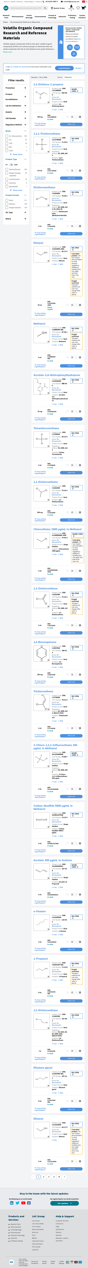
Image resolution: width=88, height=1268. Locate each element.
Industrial (14, 1238)
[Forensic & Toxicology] (9, 1236)
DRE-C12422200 (59, 1015)
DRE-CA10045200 (59, 380)
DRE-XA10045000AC (59, 865)
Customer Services (62, 1221)
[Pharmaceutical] (9, 1227)
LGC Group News (38, 1224)
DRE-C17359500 (59, 433)
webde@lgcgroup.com (71, 1)
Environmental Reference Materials (25, 22)
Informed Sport (37, 1244)
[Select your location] (84, 1)
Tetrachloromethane (46, 428)
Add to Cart (71, 124)
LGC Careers (36, 1226)
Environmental (15, 1232)
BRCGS (34, 1238)
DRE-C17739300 (59, 696)
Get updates (63, 1203)
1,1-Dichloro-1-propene (48, 84)
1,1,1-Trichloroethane (46, 133)
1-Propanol (40, 958)
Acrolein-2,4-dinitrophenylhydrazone (56, 375)
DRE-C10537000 (59, 647)
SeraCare (35, 1232)
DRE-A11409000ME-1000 (59, 534)
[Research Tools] (9, 1224)
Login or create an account (17, 67)
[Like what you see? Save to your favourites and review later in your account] (78, 8)
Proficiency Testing (17, 1241)
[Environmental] (9, 1233)
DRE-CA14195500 (59, 916)
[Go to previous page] (33, 1177)
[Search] (45, 8)
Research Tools (15, 1224)
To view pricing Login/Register (40, 124)
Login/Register (64, 68)
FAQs (57, 1226)
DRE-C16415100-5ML (59, 964)
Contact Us (59, 1224)
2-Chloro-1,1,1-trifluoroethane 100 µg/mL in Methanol (55, 746)
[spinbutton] (76, 117)
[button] (16, 88)
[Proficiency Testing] (9, 1241)
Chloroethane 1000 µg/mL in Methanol (57, 529)
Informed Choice (38, 1241)
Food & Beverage (16, 1230)
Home (5, 22)
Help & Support (29, 1)
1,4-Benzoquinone (44, 642)
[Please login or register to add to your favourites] (67, 117)
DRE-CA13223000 (59, 1124)
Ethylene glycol (42, 1067)
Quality (13, 1)
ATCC (34, 1235)
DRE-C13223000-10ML (59, 248)
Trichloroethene (43, 691)
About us (7, 1)
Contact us (38, 1)
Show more (17, 154)
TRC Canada (36, 1247)
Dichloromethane (44, 187)
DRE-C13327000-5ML (59, 1073)
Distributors (60, 1229)
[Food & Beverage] (9, 1230)
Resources (20, 1)
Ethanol (38, 242)
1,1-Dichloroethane (45, 482)
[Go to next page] (64, 1177)
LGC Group (36, 1221)
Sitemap (58, 1235)
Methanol (39, 323)
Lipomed (35, 1250)
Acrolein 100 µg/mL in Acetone (52, 860)
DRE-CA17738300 (59, 139)
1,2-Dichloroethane (45, 1010)
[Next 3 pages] (59, 1177)
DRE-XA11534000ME (59, 753)
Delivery (58, 1232)
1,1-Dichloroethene (45, 588)
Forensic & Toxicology (18, 1235)
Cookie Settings (61, 1262)
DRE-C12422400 (59, 594)
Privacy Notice (44, 1262)
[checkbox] (6, 136)
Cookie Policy (53, 1262)
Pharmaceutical (16, 1227)
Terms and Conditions (34, 1262)
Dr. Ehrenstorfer (56, 98)
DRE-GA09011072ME (59, 814)
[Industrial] (9, 1238)
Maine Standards (38, 1229)
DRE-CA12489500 (59, 89)
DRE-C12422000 (59, 487)
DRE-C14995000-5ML (59, 329)
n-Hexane (39, 911)
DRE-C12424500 (59, 192)
